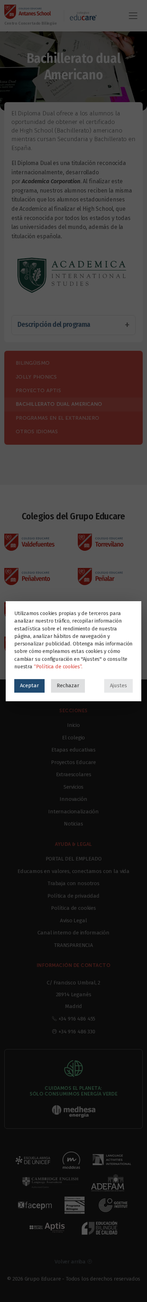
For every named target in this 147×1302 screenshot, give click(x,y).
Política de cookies (73, 908)
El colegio (73, 737)
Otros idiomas (37, 432)
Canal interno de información (73, 932)
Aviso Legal (73, 920)
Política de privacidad (73, 896)
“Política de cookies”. (58, 666)
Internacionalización (73, 811)
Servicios (74, 787)
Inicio (73, 725)
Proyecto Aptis (38, 391)
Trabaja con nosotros (73, 883)
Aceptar (29, 685)
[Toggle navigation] (133, 16)
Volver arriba (71, 1261)
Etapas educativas (73, 750)
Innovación (73, 799)
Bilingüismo (33, 363)
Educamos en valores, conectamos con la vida (73, 871)
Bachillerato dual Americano (59, 404)
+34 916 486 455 (77, 1019)
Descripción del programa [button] (53, 324)
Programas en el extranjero (57, 418)
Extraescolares (73, 774)
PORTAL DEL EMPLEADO (74, 858)
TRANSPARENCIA (73, 945)
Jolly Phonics (36, 377)
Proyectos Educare (73, 762)
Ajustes (118, 685)
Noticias (73, 823)
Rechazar (68, 685)
